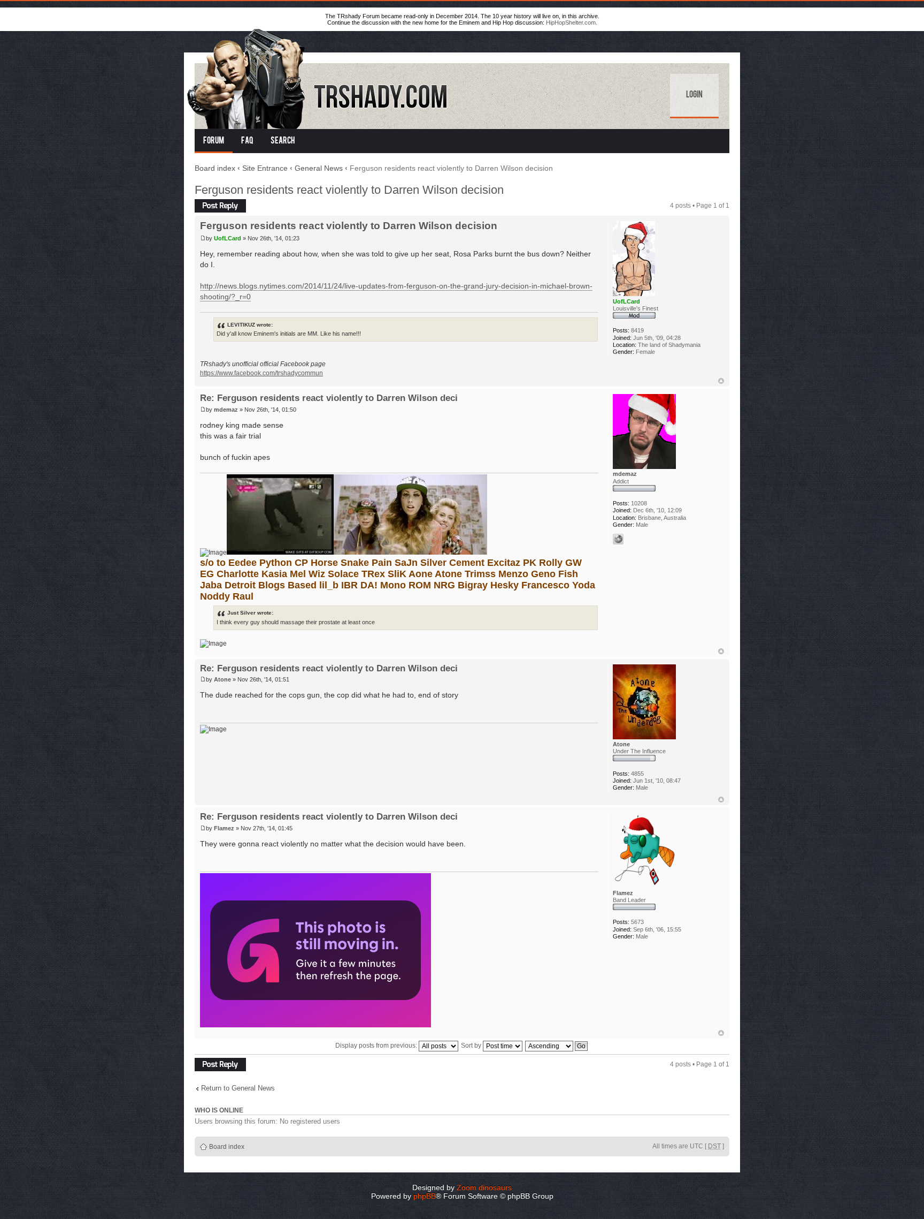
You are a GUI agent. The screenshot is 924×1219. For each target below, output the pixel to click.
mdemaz (226, 409)
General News (319, 168)
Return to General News (238, 1088)
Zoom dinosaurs (484, 1187)
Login (694, 95)
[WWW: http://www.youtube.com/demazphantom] (618, 539)
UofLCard (227, 238)
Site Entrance (265, 168)
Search (283, 141)
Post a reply (212, 203)
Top (721, 381)
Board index (215, 168)
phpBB (424, 1196)
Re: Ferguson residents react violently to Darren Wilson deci (329, 398)
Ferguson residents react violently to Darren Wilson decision (349, 189)
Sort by (472, 1045)
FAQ (247, 141)
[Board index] (318, 77)
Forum (213, 141)
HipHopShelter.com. (571, 22)
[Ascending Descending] (557, 1045)
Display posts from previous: (377, 1045)
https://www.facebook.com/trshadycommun (261, 373)
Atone (222, 679)
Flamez (224, 828)
